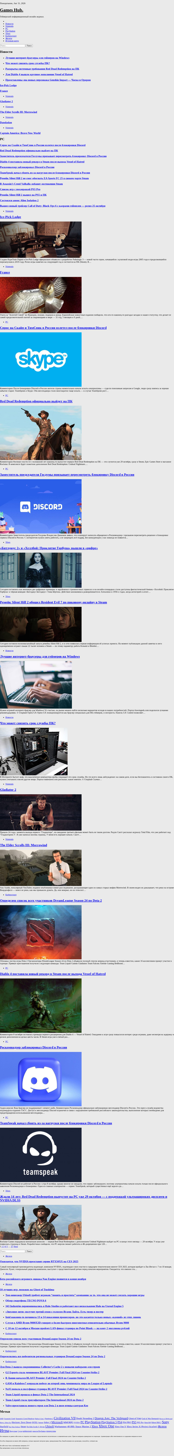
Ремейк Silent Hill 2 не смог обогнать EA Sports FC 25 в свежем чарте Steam (44, 178)
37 (12, 1246)
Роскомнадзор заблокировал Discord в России (27, 167)
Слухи (20, 1431)
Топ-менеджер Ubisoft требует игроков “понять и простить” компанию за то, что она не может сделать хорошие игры (74, 1295)
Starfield (4, 1426)
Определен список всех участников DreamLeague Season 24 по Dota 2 (51, 900)
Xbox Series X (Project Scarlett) (142, 1426)
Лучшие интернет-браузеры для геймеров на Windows (37, 57)
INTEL (35, 1422)
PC (6, 28)
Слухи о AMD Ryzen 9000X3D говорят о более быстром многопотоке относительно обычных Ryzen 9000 (67, 1322)
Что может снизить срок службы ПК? (27, 63)
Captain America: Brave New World (20, 133)
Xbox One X (120, 1426)
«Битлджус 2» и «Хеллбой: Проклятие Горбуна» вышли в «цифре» (49, 548)
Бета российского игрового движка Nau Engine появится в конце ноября (43, 1279)
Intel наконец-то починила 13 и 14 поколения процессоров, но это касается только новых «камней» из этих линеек (73, 1317)
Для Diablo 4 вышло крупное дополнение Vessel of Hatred (39, 74)
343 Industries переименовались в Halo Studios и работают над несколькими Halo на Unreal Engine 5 (64, 1306)
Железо (8, 38)
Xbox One (106, 1426)
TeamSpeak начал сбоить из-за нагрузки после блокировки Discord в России (45, 172)
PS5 (134, 1422)
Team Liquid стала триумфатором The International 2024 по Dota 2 (44, 1400)
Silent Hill (147, 1423)
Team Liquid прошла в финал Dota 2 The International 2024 (40, 1394)
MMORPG (68, 1422)
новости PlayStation (39, 1431)
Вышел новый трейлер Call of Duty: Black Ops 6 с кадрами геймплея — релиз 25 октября (52, 205)
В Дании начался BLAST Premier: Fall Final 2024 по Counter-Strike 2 (45, 1378)
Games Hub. (11, 9)
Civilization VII (65, 1418)
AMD (2, 1418)
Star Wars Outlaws (14, 1427)
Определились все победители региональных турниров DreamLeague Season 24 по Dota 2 (52, 1356)
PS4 (119, 1422)
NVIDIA (77, 1423)
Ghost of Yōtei (135, 1418)
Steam (23, 1426)
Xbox (7, 33)
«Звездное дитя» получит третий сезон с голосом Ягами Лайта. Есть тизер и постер (54, 1311)
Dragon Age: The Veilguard (111, 1418)
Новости (9, 24)
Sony (165, 1422)
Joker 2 (47, 1422)
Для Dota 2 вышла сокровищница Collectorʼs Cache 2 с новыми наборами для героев (50, 1366)
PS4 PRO (127, 1422)
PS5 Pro (140, 1422)
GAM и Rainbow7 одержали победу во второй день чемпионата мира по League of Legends (58, 1383)
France (4, 91)
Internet (40, 1423)
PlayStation (10, 31)
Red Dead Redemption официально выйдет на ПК (29, 150)
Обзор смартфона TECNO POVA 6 (25, 1300)
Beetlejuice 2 (49, 1419)
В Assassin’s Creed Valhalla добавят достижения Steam (31, 183)
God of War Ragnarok (150, 1419)
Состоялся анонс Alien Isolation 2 (19, 200)
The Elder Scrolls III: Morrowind (18, 112)
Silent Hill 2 (156, 1422)
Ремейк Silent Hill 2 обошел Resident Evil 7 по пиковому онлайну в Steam (53, 602)
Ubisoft (49, 1426)
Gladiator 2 (6, 101)
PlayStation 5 (109, 1422)
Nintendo (9, 26)
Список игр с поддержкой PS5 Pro (20, 189)
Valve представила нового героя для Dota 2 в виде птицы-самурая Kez (46, 1405)
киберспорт (27, 1431)
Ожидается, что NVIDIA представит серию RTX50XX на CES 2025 (39, 1261)
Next (16, 1246)
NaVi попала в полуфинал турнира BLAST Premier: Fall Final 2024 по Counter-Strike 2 (56, 1389)
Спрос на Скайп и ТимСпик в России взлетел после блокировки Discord (43, 145)
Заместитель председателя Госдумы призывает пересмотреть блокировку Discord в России (53, 156)
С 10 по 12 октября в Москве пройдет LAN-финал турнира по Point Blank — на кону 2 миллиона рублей (67, 1328)
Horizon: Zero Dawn (21, 1422)
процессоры (51, 1431)
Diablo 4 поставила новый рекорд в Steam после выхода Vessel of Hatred (42, 161)
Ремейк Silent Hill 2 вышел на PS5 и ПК (23, 194)
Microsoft (57, 1422)
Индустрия (13, 1431)
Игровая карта (12, 41)
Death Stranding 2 (85, 1418)
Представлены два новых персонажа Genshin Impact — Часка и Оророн (48, 80)
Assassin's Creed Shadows (25, 1419)
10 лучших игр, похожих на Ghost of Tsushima (27, 1289)
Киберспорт (11, 36)
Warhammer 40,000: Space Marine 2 (73, 1426)
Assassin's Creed (9, 1418)
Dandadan (6, 122)
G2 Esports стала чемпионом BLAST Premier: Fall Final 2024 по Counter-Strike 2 (52, 1372)
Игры (4, 1430)
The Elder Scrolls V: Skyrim (36, 1427)
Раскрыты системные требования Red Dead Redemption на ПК (42, 68)
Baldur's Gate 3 (40, 1418)
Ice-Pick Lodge (8, 85)
